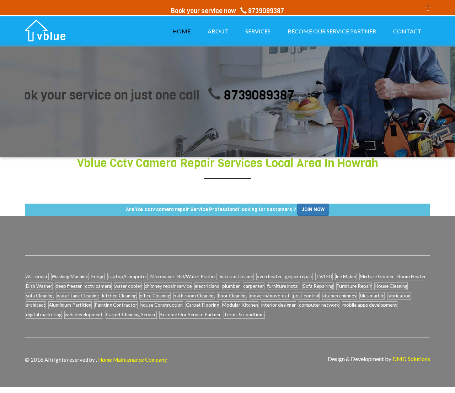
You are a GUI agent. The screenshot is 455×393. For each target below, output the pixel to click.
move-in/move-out (270, 295)
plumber (231, 286)
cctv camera (98, 286)
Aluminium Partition (70, 305)
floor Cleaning (232, 295)
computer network (319, 305)
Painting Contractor (116, 305)
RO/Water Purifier (196, 276)
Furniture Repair (354, 286)
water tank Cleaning (78, 295)
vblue (51, 36)
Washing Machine (70, 276)
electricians (207, 286)
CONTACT (407, 31)
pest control (306, 295)
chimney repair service (168, 286)
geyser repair (298, 276)
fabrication (399, 295)
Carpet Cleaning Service (131, 314)
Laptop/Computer (127, 276)
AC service (37, 276)
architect (36, 305)
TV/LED (324, 276)
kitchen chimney (339, 295)
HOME (181, 31)
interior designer (278, 305)
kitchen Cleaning (119, 295)
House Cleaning (391, 286)
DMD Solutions (411, 358)
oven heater (269, 276)
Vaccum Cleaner (236, 276)
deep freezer (68, 286)
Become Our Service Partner (190, 314)
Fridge (98, 276)
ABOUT (218, 31)
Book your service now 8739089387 (227, 11)
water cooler (127, 286)
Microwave (162, 276)
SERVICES (258, 31)
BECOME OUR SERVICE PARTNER (332, 31)
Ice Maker (346, 276)
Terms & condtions (244, 314)
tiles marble (372, 295)
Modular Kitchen (240, 305)
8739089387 (249, 95)
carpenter (253, 286)
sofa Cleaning (40, 295)
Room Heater (411, 276)
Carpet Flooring (202, 305)
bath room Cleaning (194, 295)
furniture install (283, 286)
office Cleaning (155, 295)
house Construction (161, 305)
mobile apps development (369, 305)
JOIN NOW (313, 209)
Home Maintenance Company (132, 359)
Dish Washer (39, 286)
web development (84, 314)
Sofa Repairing (318, 286)
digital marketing (43, 314)
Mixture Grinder (377, 276)
